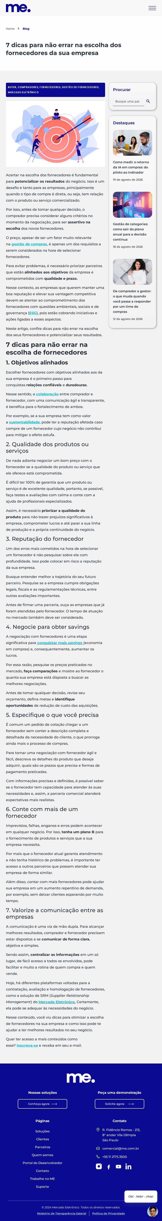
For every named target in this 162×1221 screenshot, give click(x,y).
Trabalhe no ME (42, 1179)
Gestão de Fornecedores (80, 87)
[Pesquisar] (149, 101)
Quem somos (42, 1155)
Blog (26, 28)
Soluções (42, 1131)
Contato (42, 1171)
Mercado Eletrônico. (57, 1002)
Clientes (42, 1139)
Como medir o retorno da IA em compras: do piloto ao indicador (131, 167)
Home (10, 28)
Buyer (12, 87)
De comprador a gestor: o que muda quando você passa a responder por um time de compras (132, 301)
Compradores (28, 87)
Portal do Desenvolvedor (42, 1163)
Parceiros (42, 1147)
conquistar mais (60, 643)
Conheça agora (38, 1104)
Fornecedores (50, 87)
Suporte (42, 1187)
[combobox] (128, 101)
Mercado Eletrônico (23, 92)
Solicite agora (114, 1104)
